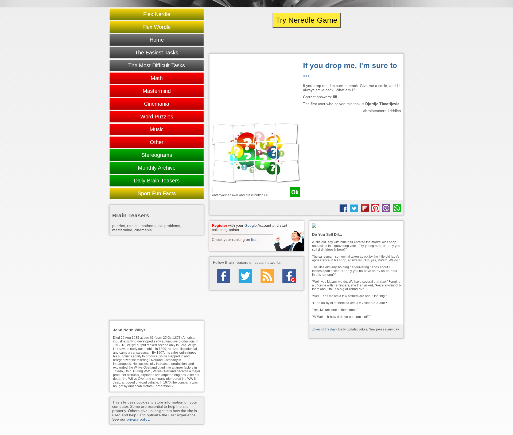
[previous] (238, 40)
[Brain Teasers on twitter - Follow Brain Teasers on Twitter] (245, 276)
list (253, 239)
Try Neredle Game (306, 20)
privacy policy (138, 419)
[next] (374, 40)
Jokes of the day (324, 329)
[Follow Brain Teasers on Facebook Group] (289, 276)
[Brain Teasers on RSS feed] (267, 276)
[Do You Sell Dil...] (356, 226)
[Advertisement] (256, 89)
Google (250, 225)
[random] (306, 40)
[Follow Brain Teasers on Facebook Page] (223, 276)
